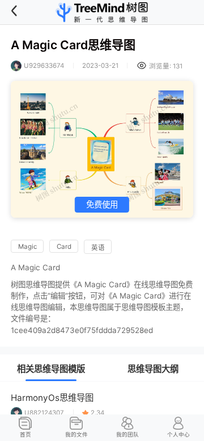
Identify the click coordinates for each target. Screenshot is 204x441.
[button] (21, 12)
